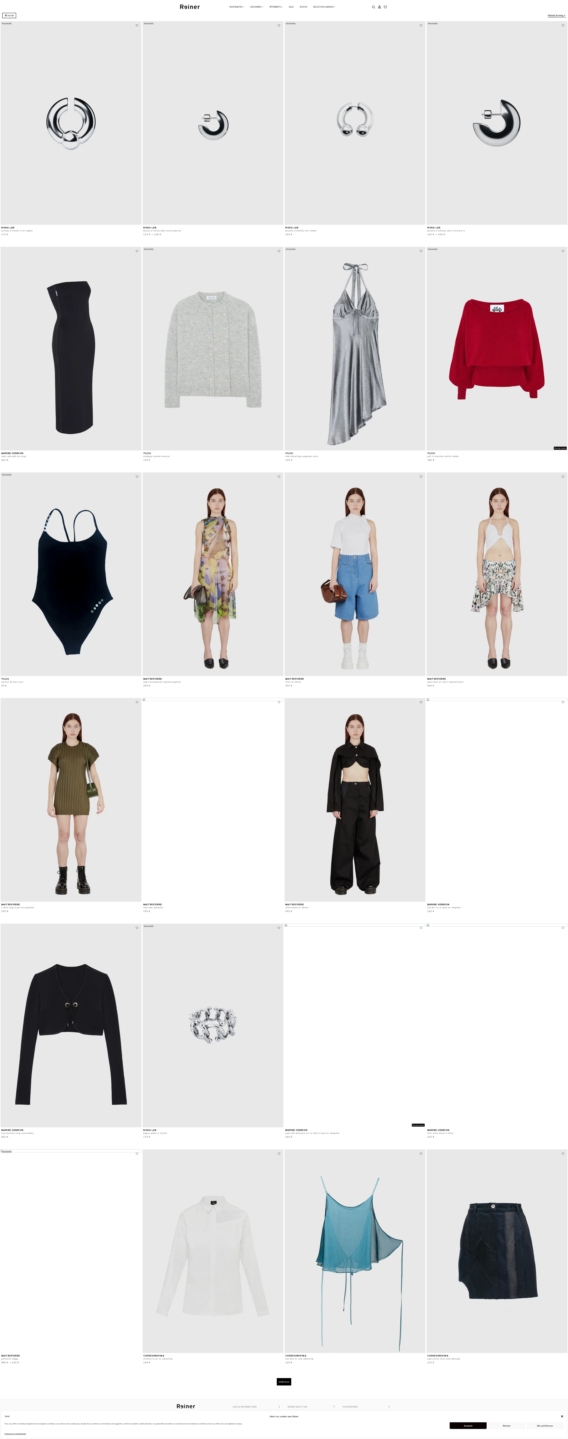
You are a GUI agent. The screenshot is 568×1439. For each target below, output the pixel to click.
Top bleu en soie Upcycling (299, 1358)
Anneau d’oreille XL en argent (17, 230)
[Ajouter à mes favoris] (137, 26)
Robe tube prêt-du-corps (13, 456)
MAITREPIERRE (152, 678)
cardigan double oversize (156, 456)
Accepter (468, 1425)
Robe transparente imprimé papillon (162, 681)
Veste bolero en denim (297, 907)
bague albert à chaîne (155, 1133)
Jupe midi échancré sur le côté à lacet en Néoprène (312, 1133)
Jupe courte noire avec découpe (443, 1358)
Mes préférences (545, 1425)
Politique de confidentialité (15, 1433)
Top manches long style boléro (17, 1133)
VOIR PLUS (284, 1381)
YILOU (147, 453)
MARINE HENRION (12, 453)
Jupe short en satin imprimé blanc (445, 681)
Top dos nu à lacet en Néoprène (444, 907)
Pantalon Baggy (9, 1358)
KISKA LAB (8, 227)
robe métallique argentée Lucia (301, 456)
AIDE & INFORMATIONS (245, 1406)
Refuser (506, 1425)
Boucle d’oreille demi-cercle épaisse (162, 230)
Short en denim (293, 681)
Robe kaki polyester (153, 907)
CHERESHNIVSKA (153, 1355)
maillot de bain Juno (12, 681)
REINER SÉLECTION (297, 1406)
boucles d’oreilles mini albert (301, 230)
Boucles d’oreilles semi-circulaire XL (446, 230)
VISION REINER (350, 1406)
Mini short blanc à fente (440, 1133)
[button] (562, 1416)
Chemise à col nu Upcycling (157, 1358)
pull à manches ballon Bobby (443, 456)
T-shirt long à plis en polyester (17, 907)
